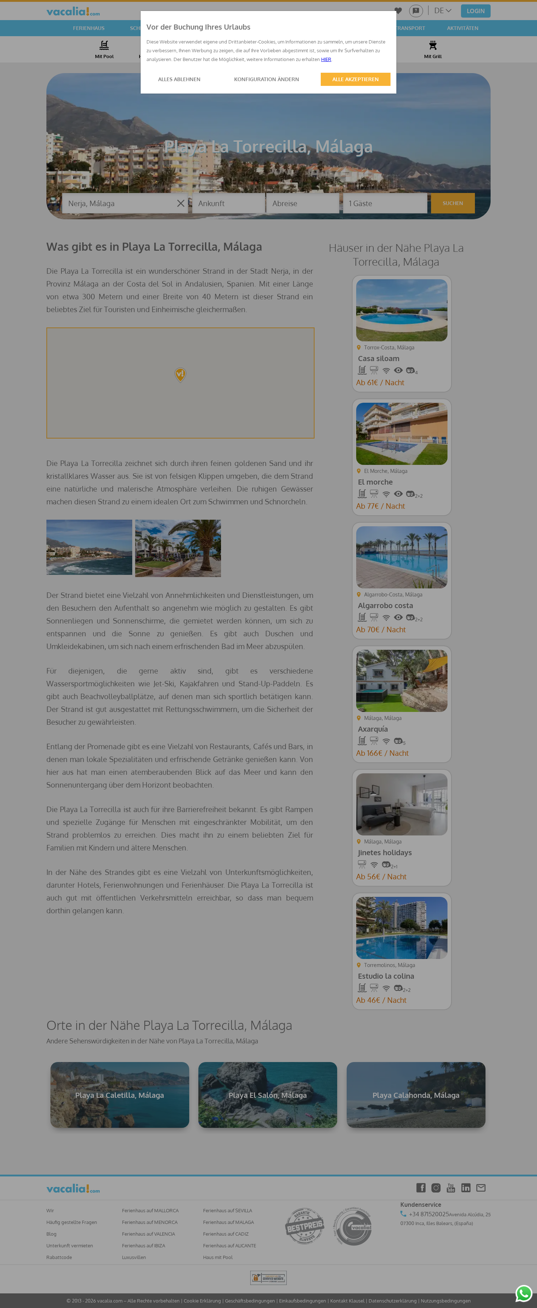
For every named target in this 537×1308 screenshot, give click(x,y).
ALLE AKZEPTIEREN (355, 79)
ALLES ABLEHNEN (179, 79)
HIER (326, 59)
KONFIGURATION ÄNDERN (266, 79)
